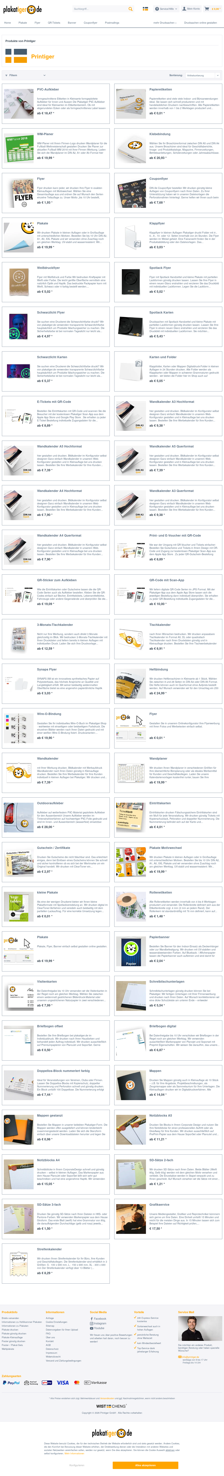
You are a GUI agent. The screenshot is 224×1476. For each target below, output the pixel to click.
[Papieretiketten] (131, 103)
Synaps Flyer (47, 669)
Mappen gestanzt (50, 1115)
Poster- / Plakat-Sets (12, 1345)
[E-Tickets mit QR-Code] (19, 416)
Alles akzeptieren (145, 1465)
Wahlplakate (8, 1348)
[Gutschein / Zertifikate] (19, 862)
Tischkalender (160, 624)
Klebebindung (159, 134)
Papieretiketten (160, 89)
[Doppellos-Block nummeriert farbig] (19, 1085)
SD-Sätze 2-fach (161, 1160)
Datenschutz (52, 1348)
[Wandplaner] (131, 772)
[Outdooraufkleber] (19, 817)
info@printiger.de (190, 1357)
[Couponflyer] (131, 193)
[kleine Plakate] (19, 906)
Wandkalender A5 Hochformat (59, 446)
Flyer (41, 178)
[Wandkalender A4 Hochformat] (19, 505)
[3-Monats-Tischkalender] (19, 639)
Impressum (51, 1352)
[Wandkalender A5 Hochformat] (19, 460)
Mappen (155, 1070)
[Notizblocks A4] (19, 1174)
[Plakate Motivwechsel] (131, 862)
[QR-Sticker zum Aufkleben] (19, 594)
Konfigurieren (76, 1465)
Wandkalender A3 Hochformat (171, 401)
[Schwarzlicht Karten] (19, 371)
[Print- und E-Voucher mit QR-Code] (131, 549)
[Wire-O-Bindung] (19, 728)
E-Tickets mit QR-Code (54, 401)
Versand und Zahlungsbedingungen (63, 1360)
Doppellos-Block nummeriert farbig (63, 1070)
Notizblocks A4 (48, 1160)
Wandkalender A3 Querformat (171, 490)
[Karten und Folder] (131, 371)
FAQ (48, 1333)
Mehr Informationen (74, 1453)
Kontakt (50, 1341)
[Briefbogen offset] (19, 1040)
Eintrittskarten (160, 803)
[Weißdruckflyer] (19, 282)
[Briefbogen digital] (131, 1040)
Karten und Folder (163, 357)
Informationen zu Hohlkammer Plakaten (22, 1322)
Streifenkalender (49, 1249)
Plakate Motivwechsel (165, 847)
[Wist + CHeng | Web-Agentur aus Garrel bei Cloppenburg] (112, 1406)
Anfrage (50, 1318)
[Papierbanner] (131, 951)
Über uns (50, 1337)
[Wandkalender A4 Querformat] (19, 549)
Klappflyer (157, 223)
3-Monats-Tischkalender (55, 624)
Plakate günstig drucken (14, 1333)
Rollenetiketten (160, 892)
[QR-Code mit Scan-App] (131, 594)
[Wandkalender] (19, 772)
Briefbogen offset (50, 1026)
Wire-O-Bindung (49, 714)
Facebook (99, 1319)
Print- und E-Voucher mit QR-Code (175, 535)
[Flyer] (19, 193)
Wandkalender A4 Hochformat (59, 490)
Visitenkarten (47, 981)
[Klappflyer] (131, 237)
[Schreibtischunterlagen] (131, 996)
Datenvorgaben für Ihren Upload (62, 1329)
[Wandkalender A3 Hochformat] (131, 416)
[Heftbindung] (131, 683)
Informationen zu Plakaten (15, 1325)
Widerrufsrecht (53, 1356)
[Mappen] (131, 1085)
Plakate (42, 223)
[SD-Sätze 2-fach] (131, 1174)
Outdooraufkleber (50, 803)
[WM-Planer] (19, 148)
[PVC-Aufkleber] (19, 103)
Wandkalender (47, 758)
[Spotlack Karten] (131, 326)
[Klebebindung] (131, 148)
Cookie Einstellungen (56, 1322)
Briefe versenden (10, 1318)
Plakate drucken (10, 1329)
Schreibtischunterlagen (166, 981)
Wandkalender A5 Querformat (171, 446)
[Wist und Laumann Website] (145, 9)
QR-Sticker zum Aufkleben (57, 580)
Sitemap (50, 1325)
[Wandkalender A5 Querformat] (131, 460)
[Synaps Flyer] (19, 683)
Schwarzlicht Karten (52, 357)
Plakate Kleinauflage (12, 1337)
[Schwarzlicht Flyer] (19, 326)
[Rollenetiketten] (131, 906)
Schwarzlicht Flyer (51, 312)
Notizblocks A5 (160, 1115)
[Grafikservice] (131, 1219)
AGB (48, 1345)
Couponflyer (158, 178)
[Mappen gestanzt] (19, 1129)
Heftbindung (158, 669)
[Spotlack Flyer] (131, 282)
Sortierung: (176, 75)
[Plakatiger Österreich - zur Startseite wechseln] (23, 9)
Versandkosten (107, 1398)
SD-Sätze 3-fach (49, 1204)
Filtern (13, 75)
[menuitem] (103, 8)
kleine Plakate (47, 892)
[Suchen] (130, 8)
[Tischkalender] (131, 639)
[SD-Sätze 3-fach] (19, 1219)
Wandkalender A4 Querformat (59, 535)
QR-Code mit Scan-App (166, 580)
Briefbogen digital (162, 1026)
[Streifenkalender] (19, 1263)
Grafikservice (159, 1204)
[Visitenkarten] (19, 996)
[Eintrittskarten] (131, 817)
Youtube (98, 1328)
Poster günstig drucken (13, 1341)
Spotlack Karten (161, 312)
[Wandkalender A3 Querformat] (131, 505)
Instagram (99, 1323)
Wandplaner (158, 758)
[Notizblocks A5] (131, 1129)
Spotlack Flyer (160, 267)
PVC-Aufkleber (48, 89)
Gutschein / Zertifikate (53, 847)
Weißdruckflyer (48, 267)
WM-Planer (45, 134)
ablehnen (170, 1450)
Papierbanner (159, 937)
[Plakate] (19, 237)
